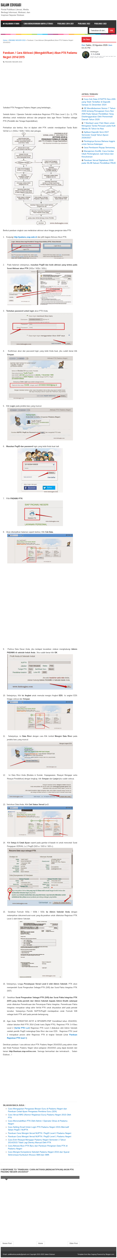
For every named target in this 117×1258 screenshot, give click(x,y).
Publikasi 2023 (100, 23)
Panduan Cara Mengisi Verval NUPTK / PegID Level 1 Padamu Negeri (39, 1136)
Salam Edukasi (11, 5)
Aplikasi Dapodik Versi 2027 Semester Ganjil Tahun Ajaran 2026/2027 (95, 135)
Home (40, 1243)
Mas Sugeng (92, 1254)
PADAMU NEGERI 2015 (13, 62)
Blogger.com (110, 1254)
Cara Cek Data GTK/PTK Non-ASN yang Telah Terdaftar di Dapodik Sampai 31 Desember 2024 (98, 102)
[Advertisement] (40, 84)
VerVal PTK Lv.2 (22, 1028)
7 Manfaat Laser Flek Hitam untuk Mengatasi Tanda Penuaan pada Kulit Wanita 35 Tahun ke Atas (98, 126)
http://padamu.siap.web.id (25, 237)
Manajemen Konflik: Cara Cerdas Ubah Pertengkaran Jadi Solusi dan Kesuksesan (98, 154)
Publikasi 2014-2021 (65, 23)
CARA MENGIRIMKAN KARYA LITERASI (38, 23)
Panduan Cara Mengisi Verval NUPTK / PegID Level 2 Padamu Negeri (39, 1133)
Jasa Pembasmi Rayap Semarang (99, 147)
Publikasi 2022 (84, 23)
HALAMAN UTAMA (12, 23)
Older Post (73, 1243)
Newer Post (7, 1243)
